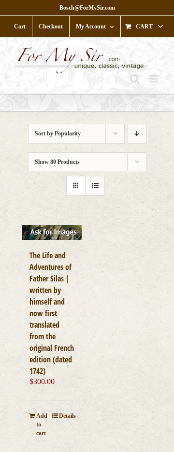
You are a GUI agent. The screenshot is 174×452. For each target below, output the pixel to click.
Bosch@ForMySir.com (87, 7)
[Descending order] (137, 134)
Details (66, 415)
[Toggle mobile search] (135, 79)
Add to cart (41, 424)
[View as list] (95, 185)
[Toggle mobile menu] (154, 79)
